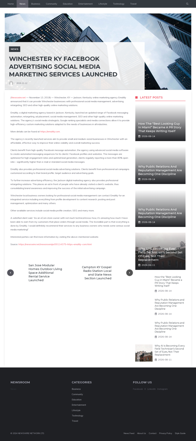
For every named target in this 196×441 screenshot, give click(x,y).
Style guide (180, 433)
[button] (187, 4)
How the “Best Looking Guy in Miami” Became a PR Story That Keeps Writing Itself (159, 127)
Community (51, 3)
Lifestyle (102, 3)
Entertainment (85, 3)
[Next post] (129, 272)
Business (35, 3)
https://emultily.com (50, 131)
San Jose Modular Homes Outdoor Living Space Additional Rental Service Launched (45, 273)
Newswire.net (18, 97)
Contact (152, 433)
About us (141, 433)
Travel (133, 3)
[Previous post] (10, 272)
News (22, 3)
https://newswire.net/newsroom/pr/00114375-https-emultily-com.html (55, 244)
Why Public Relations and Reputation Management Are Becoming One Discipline (160, 170)
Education (68, 3)
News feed (129, 433)
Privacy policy (165, 433)
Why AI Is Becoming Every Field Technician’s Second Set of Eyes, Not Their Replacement (170, 350)
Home (11, 3)
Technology (118, 3)
